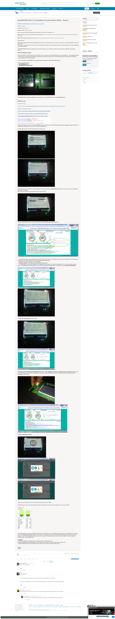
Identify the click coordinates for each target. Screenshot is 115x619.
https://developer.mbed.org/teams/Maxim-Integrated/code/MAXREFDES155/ (33, 113)
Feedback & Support (37, 606)
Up (20, 570)
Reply (24, 570)
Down (21, 570)
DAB (21, 573)
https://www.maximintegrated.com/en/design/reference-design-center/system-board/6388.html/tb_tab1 (45, 106)
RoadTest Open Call (93, 607)
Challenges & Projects (49, 605)
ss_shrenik (87, 77)
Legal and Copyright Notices (64, 606)
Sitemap (72, 606)
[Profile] (98, 8)
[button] (21, 559)
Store (61, 605)
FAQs (44, 606)
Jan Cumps (39, 596)
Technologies (40, 605)
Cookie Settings (78, 606)
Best (47, 561)
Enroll (84, 61)
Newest (51, 561)
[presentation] (21, 559)
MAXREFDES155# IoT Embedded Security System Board (33, 23)
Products (21, 10)
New (97, 12)
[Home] (20, 3)
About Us (30, 606)
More (46, 12)
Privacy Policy (54, 606)
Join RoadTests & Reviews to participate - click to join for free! (57, 617)
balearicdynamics (23, 563)
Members (31, 605)
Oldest (44, 561)
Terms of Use (48, 606)
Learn (35, 605)
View (113, 616)
